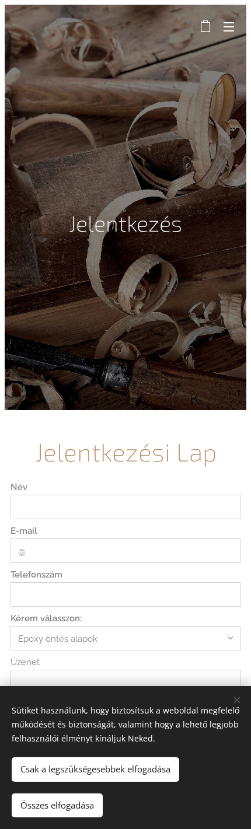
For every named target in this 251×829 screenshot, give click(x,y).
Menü (228, 26)
